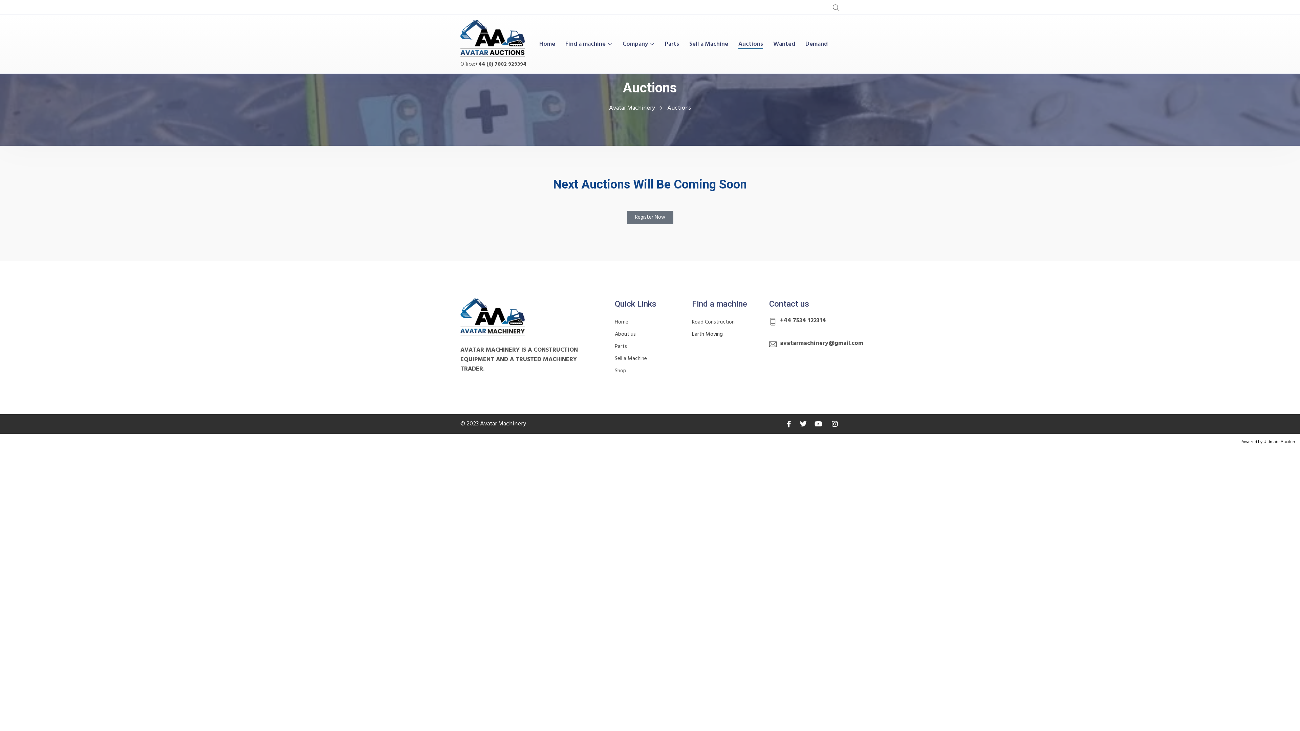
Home (547, 44)
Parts (672, 44)
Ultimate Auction (1279, 441)
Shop (620, 371)
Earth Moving (707, 334)
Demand (816, 44)
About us (625, 334)
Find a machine (585, 44)
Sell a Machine (708, 44)
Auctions (750, 44)
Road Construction (713, 322)
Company (635, 44)
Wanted (784, 44)
